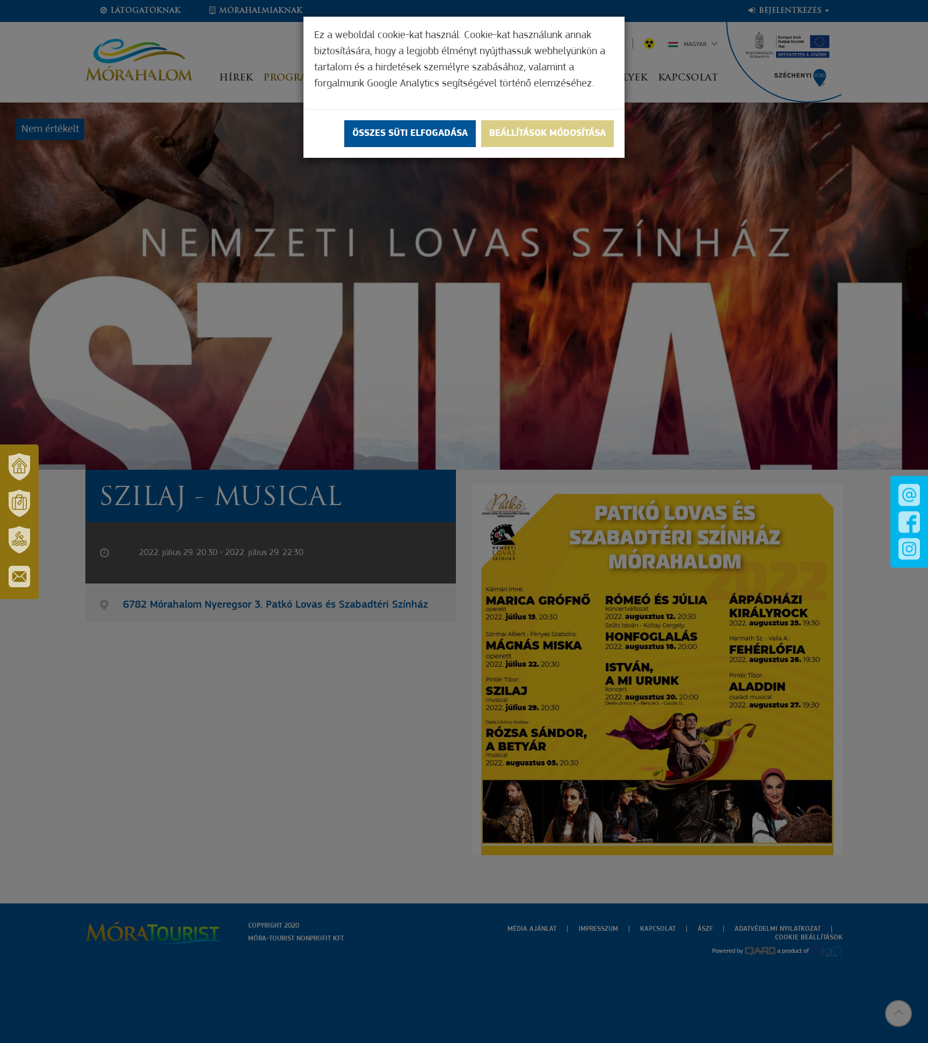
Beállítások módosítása (547, 133)
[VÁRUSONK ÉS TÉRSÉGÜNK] (19, 467)
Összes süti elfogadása (410, 133)
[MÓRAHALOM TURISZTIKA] (19, 503)
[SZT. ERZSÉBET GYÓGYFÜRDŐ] (19, 540)
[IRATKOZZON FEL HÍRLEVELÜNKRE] (19, 576)
